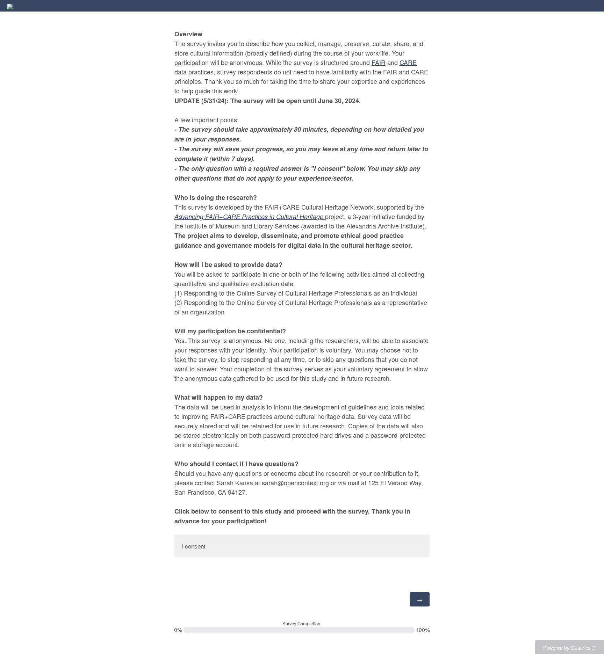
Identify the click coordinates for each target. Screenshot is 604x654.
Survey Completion (301, 623)
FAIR (379, 62)
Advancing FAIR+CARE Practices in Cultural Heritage (249, 216)
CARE (408, 62)
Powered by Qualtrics (566, 647)
